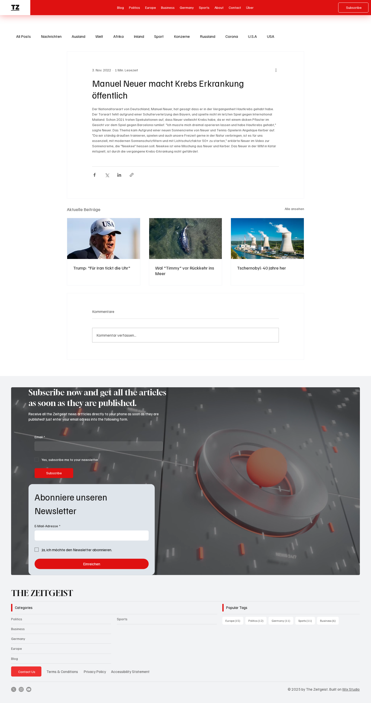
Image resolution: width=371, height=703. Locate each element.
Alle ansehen (294, 209)
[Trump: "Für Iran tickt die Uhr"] (103, 238)
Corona (231, 36)
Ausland (78, 36)
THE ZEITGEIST (42, 593)
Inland (139, 36)
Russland (207, 36)
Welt (99, 36)
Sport (159, 36)
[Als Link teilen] (131, 174)
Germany (18, 638)
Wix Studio (351, 689)
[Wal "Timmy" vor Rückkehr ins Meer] (185, 238)
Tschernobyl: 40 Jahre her (261, 268)
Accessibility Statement (130, 671)
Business (18, 629)
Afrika (118, 36)
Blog (14, 658)
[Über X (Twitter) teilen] (106, 174)
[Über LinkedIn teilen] (119, 174)
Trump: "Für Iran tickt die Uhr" (101, 268)
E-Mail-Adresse (47, 526)
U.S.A (252, 36)
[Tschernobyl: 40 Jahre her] (267, 238)
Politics (16, 619)
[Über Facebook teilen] (94, 174)
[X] (13, 689)
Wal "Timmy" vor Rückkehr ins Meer (184, 270)
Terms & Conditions (62, 671)
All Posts (23, 36)
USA (270, 36)
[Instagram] (21, 689)
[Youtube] (28, 689)
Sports (122, 619)
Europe (16, 648)
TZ (15, 7)
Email (40, 437)
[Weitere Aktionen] (276, 70)
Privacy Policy (95, 671)
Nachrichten (51, 36)
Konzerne (182, 36)
